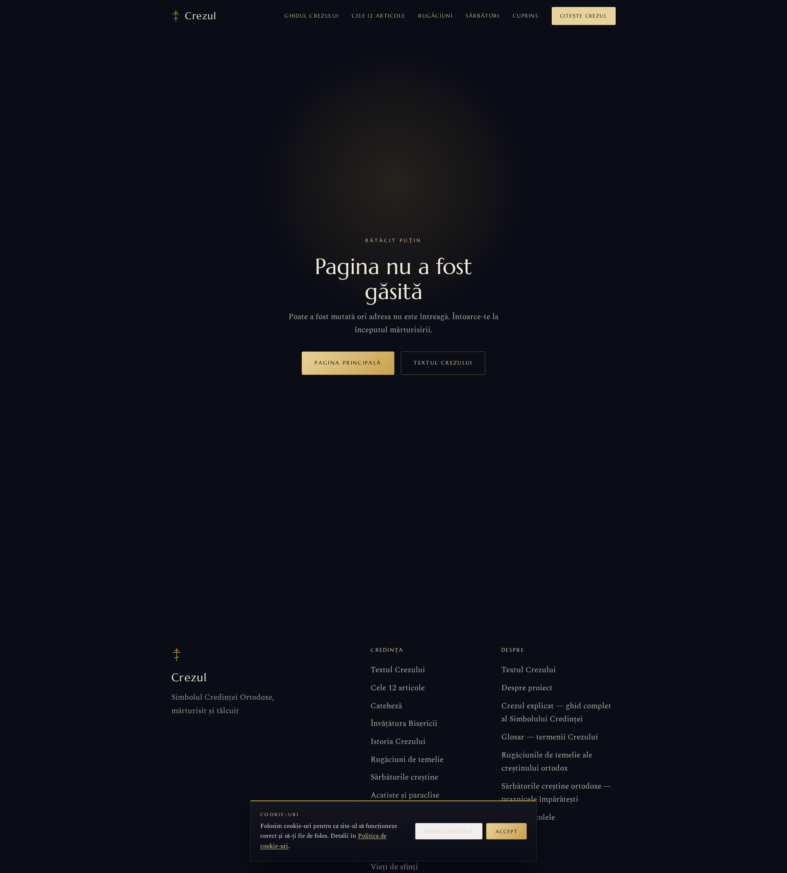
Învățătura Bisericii (404, 724)
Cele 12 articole (378, 15)
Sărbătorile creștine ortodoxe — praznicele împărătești (556, 792)
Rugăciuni (435, 15)
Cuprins (526, 15)
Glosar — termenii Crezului (549, 737)
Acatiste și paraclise (405, 795)
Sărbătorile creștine (404, 777)
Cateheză (386, 706)
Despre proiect (527, 688)
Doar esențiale (449, 831)
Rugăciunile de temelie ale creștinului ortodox (546, 761)
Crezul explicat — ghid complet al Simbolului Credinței (556, 712)
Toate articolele (528, 817)
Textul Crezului (443, 362)
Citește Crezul (583, 16)
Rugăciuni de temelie (407, 760)
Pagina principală (347, 362)
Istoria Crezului (398, 742)
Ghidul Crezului (311, 15)
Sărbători (482, 15)
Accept (506, 831)
